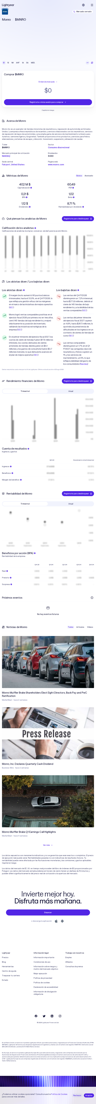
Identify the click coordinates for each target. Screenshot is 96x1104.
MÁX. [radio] (33, 63)
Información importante (44, 957)
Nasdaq (84, 364)
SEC (11, 307)
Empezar (48, 912)
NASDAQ (6, 156)
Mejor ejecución (40, 973)
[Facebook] (36, 1016)
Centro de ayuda (9, 971)
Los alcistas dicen (12, 290)
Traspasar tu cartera (11, 975)
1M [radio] (13, 63)
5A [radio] (27, 63)
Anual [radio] (70, 391)
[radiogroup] (19, 63)
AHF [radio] (18, 63)
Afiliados (69, 962)
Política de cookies (42, 982)
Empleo (68, 957)
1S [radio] (8, 63)
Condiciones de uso (42, 962)
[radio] (88, 63)
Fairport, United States (13, 164)
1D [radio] (4, 63)
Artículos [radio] (80, 627)
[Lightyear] (8, 5)
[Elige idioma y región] (83, 5)
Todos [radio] (70, 627)
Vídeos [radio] (90, 627)
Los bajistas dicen (66, 290)
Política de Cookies (59, 1094)
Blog (4, 962)
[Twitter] (44, 1016)
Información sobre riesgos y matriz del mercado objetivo (46, 967)
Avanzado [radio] (89, 176)
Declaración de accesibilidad (46, 987)
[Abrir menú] (92, 5)
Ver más (46, 845)
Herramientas (8, 966)
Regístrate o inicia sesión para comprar (47, 102)
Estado (5, 980)
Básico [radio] (79, 176)
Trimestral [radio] (25, 391)
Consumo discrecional (58, 147)
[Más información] (92, 598)
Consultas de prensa (74, 966)
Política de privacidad (43, 978)
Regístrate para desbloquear (76, 219)
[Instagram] (60, 1016)
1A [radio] (23, 63)
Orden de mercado (46, 82)
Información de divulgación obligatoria (45, 993)
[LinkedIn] (52, 1016)
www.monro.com (56, 164)
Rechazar (77, 1095)
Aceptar (88, 1095)
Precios (5, 957)
